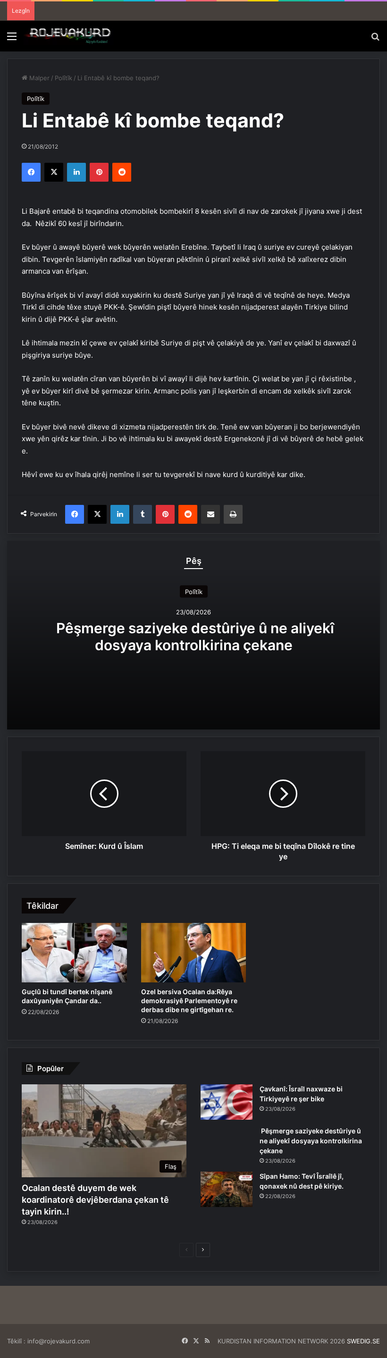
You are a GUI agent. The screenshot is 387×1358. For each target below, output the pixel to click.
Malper (38, 78)
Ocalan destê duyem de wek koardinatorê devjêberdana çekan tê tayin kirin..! (95, 1199)
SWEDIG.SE (363, 1341)
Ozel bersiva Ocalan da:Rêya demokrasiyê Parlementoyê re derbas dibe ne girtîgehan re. (189, 1001)
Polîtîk (63, 78)
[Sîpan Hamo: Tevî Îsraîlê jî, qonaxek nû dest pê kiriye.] (226, 1189)
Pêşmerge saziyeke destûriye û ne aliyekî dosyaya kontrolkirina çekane (193, 637)
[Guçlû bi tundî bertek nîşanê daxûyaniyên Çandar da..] (74, 952)
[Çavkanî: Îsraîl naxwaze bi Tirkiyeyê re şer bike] (226, 1102)
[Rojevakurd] (68, 36)
